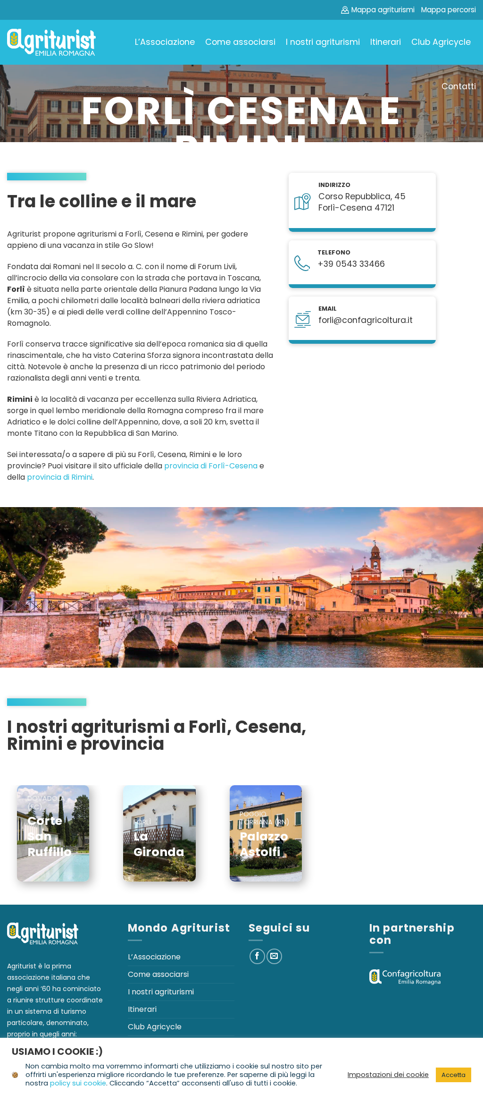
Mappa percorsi (448, 10)
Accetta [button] (453, 1074)
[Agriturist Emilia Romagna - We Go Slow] (51, 42)
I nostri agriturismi (323, 42)
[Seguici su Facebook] (257, 956)
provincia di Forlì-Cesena (211, 465)
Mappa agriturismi (383, 10)
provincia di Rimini (59, 477)
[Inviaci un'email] (274, 956)
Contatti (458, 86)
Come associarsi (240, 42)
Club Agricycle (441, 42)
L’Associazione (165, 42)
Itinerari (385, 42)
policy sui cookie (78, 1083)
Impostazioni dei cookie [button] (388, 1074)
